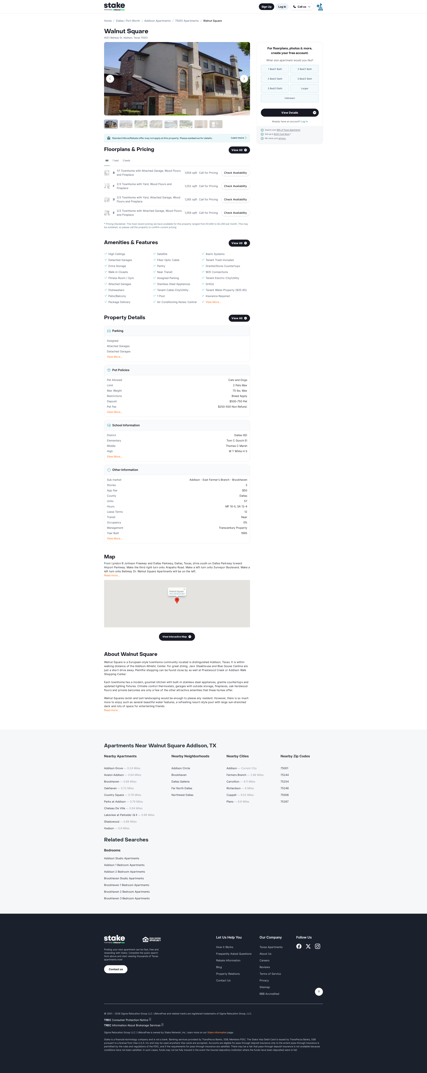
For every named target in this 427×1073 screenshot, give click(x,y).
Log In (282, 6)
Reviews (265, 967)
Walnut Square (126, 31)
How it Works (224, 947)
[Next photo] (244, 79)
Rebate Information (228, 960)
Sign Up (267, 6)
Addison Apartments (157, 20)
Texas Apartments (271, 947)
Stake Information (217, 1032)
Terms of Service (270, 973)
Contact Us (223, 980)
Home (108, 20)
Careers (264, 960)
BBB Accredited (269, 993)
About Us (265, 953)
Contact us (116, 969)
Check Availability (235, 172)
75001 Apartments (187, 20)
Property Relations (228, 973)
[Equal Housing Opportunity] (151, 939)
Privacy (264, 980)
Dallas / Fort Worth (128, 20)
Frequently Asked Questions (234, 953)
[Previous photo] (110, 79)
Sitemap (265, 987)
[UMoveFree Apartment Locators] (114, 939)
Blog (219, 967)
